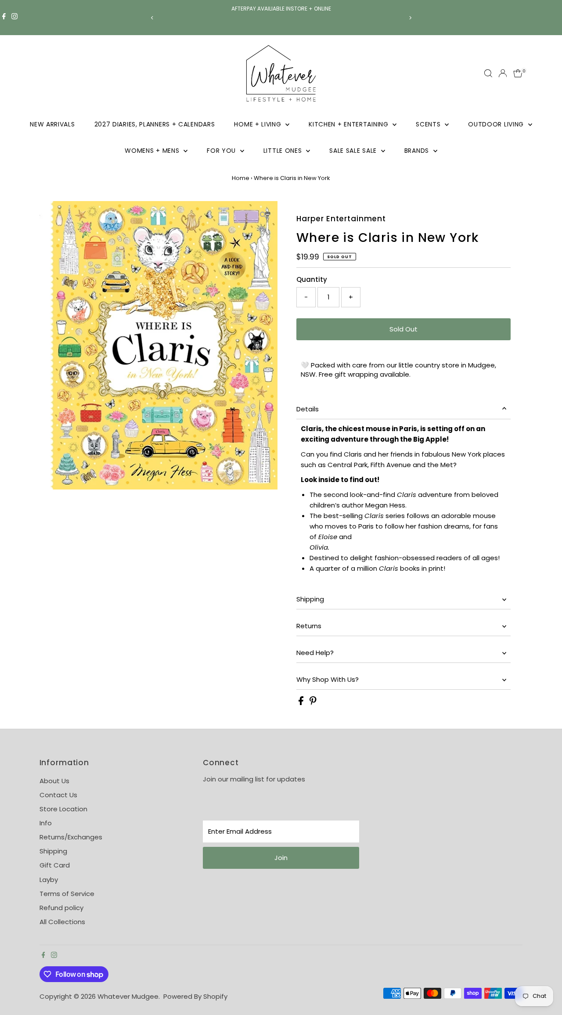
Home (240, 178)
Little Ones (283, 150)
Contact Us (58, 794)
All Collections (62, 921)
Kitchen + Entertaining (349, 124)
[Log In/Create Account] (503, 73)
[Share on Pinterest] (313, 702)
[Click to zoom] (263, 215)
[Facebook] (4, 17)
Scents (429, 124)
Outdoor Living (497, 124)
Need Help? (315, 652)
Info (46, 823)
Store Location (63, 808)
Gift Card (55, 865)
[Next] (410, 18)
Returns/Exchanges (71, 837)
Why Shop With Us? (327, 679)
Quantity (311, 279)
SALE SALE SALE (354, 150)
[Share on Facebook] (302, 702)
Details (307, 409)
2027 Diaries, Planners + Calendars (154, 124)
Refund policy (61, 907)
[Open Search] (488, 73)
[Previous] (152, 18)
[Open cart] (517, 73)
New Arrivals (52, 124)
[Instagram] (14, 17)
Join (281, 857)
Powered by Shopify (195, 996)
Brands (417, 150)
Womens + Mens (153, 150)
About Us (54, 780)
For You (222, 150)
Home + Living (258, 124)
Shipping (310, 599)
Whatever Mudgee (128, 996)
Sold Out (403, 329)
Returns (308, 625)
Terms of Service (67, 893)
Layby (49, 879)
